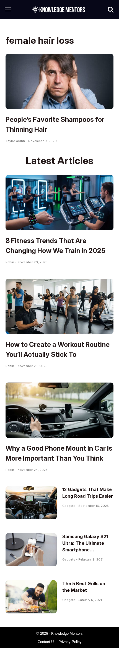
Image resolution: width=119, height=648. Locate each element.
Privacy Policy (70, 642)
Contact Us (47, 642)
